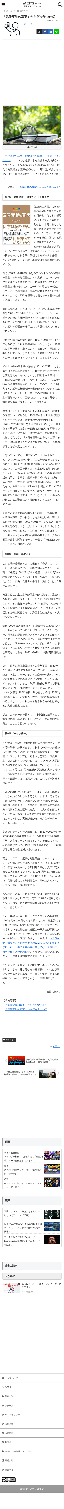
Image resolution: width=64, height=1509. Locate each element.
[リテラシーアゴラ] (11, 1288)
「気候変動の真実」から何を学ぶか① (26, 1005)
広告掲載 (9, 1433)
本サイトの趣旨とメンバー (18, 1451)
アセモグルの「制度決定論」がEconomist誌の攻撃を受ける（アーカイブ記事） (23, 1241)
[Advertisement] (32, 71)
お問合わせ (10, 1442)
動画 (7, 1141)
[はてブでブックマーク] (50, 31)
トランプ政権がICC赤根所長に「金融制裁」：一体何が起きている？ (23, 1158)
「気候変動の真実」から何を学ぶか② (38, 187)
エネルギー (10, 1040)
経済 (6, 1166)
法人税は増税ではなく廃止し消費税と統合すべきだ (22, 1172)
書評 (7, 1200)
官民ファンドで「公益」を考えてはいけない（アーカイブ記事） (22, 1213)
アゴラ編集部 (27, 1292)
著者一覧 (9, 1396)
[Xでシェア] (39, 31)
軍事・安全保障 (11, 1152)
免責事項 (9, 1469)
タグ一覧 (9, 1405)
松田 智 (28, 24)
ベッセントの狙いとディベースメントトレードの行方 (22, 1185)
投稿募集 (9, 1424)
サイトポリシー (12, 1414)
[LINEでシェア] (56, 31)
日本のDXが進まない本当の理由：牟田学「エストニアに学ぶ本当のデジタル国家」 (23, 1228)
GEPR (8, 1387)
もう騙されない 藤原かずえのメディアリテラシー (41, 1285)
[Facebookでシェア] (45, 31)
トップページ (11, 1378)
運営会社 (9, 1460)
